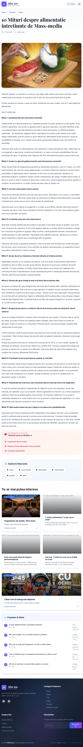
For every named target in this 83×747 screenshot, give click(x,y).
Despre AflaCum (7, 720)
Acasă (4, 12)
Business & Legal (52, 707)
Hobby (48, 701)
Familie (48, 691)
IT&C (48, 698)
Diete (21, 12)
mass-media (26, 470)
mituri (11, 470)
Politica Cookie (7, 727)
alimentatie (42, 470)
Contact (4, 723)
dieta (24, 476)
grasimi (12, 476)
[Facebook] (4, 701)
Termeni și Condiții (8, 731)
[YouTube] (9, 701)
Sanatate (12, 12)
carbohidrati (59, 470)
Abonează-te (76, 725)
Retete (48, 694)
